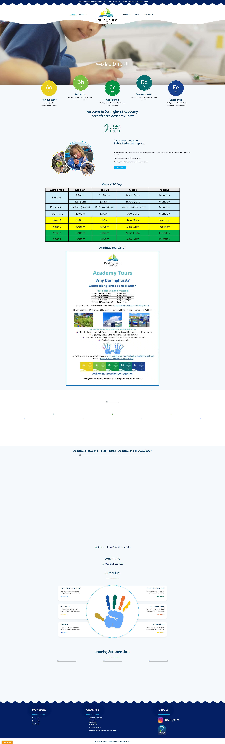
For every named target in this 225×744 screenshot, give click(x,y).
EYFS (137, 15)
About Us (83, 15)
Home (73, 15)
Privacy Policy (36, 721)
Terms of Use (36, 718)
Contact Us (148, 15)
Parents (126, 15)
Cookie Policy (36, 724)
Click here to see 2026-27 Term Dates (114, 547)
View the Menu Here (114, 564)
